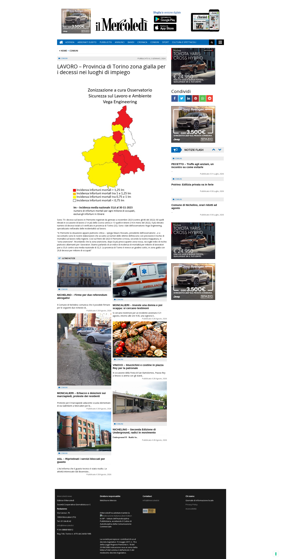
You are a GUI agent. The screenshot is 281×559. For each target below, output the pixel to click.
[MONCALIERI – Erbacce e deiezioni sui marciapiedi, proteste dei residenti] (84, 349)
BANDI (131, 42)
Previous (213, 149)
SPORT (165, 42)
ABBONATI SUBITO (87, 42)
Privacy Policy (192, 504)
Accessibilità (191, 508)
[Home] (60, 42)
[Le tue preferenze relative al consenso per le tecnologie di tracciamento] (276, 554)
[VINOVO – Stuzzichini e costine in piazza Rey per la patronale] (140, 339)
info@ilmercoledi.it (65, 525)
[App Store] (165, 28)
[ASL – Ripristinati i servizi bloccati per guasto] (84, 431)
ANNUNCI (119, 42)
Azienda (69, 42)
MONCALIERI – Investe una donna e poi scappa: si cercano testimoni (137, 307)
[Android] (165, 19)
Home (64, 50)
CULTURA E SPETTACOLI (184, 42)
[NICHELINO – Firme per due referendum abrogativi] (84, 274)
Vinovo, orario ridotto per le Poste (192, 164)
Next (219, 149)
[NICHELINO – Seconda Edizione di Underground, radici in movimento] (140, 401)
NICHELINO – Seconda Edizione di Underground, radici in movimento (134, 431)
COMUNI (154, 42)
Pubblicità (106, 42)
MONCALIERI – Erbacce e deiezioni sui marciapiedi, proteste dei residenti (81, 395)
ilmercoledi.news (64, 496)
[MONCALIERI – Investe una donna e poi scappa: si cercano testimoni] (140, 280)
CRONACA (142, 42)
